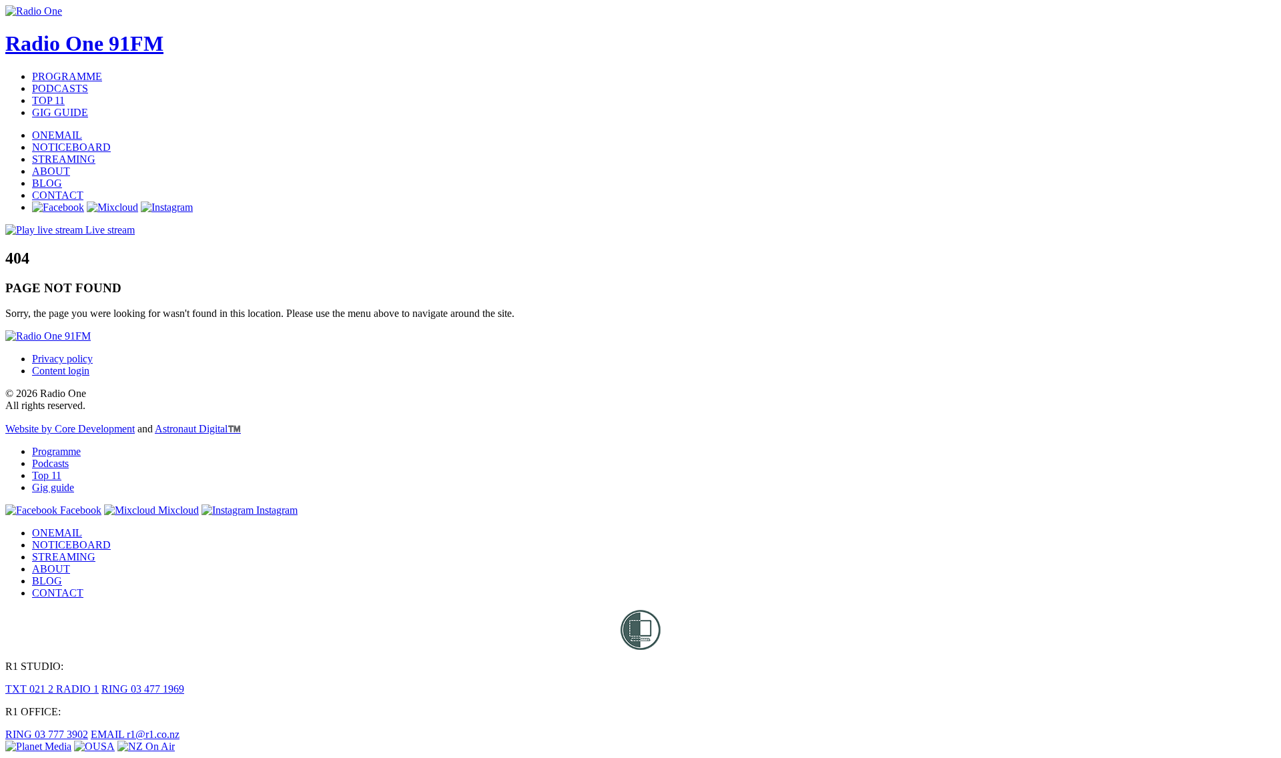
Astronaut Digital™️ (198, 428)
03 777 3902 (46, 734)
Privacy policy (62, 358)
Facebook (79, 510)
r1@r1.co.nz (135, 734)
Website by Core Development (70, 428)
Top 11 (46, 475)
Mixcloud (177, 510)
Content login (60, 370)
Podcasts (50, 463)
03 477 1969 (142, 689)
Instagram (276, 510)
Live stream (109, 230)
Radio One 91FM (84, 43)
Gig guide (53, 487)
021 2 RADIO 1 (52, 689)
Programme (56, 451)
